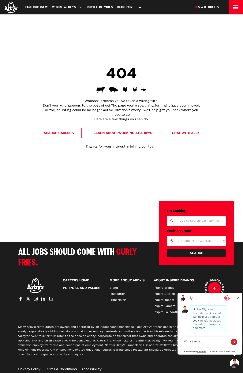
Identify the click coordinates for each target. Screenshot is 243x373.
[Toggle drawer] (236, 7)
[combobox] (197, 241)
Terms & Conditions (61, 369)
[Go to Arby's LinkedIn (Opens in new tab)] (43, 299)
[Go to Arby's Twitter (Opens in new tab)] (28, 299)
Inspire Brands (164, 287)
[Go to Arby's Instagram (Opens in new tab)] (35, 299)
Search (196, 253)
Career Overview (36, 7)
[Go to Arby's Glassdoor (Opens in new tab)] (51, 299)
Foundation (117, 294)
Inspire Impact (164, 300)
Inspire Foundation (167, 312)
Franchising (118, 300)
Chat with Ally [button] (185, 133)
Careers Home (76, 280)
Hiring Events (126, 7)
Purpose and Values (100, 7)
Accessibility (91, 369)
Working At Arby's (64, 7)
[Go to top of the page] (214, 288)
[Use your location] (224, 241)
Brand (114, 287)
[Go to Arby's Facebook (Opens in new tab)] (20, 299)
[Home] (11, 7)
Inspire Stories (164, 294)
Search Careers (59, 133)
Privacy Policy (29, 369)
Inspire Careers (165, 306)
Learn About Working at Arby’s (123, 133)
